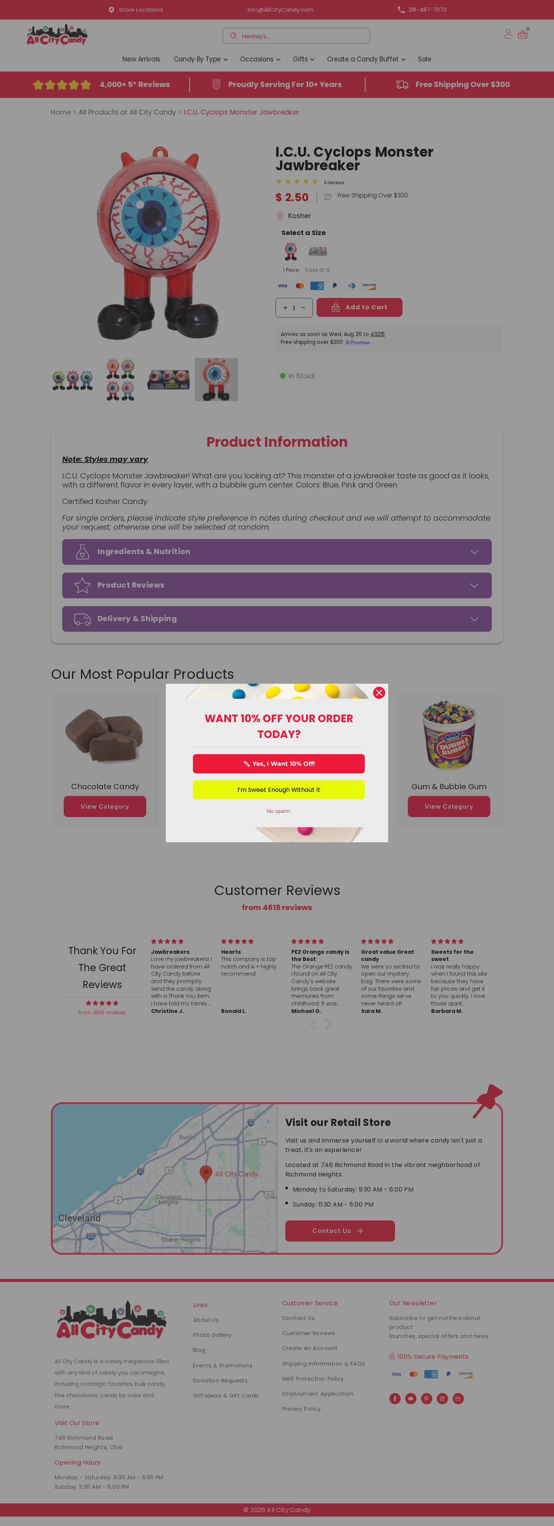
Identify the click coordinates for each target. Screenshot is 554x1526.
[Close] (379, 693)
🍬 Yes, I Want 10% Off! (279, 763)
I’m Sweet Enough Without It (278, 789)
